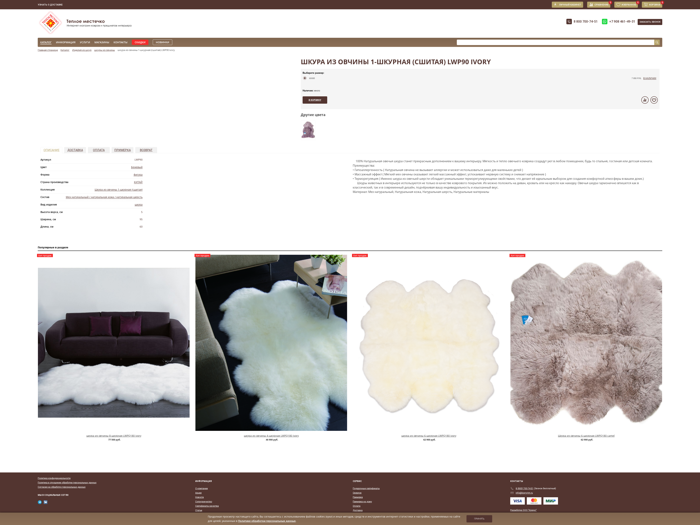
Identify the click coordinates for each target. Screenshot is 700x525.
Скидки (140, 42)
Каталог (46, 42)
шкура (139, 204)
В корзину (315, 100)
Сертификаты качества (207, 506)
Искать (657, 42)
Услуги (85, 42)
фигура (138, 174)
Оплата (99, 150)
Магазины (101, 42)
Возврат (146, 150)
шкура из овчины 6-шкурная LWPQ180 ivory (428, 435)
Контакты (120, 42)
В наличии (649, 78)
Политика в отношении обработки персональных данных (67, 482)
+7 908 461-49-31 (622, 21)
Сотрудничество (203, 501)
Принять (479, 519)
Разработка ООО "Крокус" (523, 510)
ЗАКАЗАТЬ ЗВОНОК (649, 22)
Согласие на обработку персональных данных (61, 487)
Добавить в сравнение (645, 100)
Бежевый (137, 167)
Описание (51, 150)
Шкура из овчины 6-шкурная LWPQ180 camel (586, 435)
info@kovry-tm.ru (524, 493)
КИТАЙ (138, 182)
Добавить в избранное (654, 100)
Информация (65, 42)
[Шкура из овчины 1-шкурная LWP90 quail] (308, 138)
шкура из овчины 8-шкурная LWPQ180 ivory (113, 435)
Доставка (75, 150)
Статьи (198, 510)
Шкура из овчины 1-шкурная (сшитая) (119, 189)
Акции (198, 493)
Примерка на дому (362, 501)
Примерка (122, 150)
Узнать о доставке (50, 4)
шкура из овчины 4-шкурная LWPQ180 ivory (271, 435)
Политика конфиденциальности (54, 478)
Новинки (162, 42)
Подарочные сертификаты (366, 488)
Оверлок (357, 493)
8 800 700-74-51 (586, 21)
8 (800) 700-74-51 (524, 488)
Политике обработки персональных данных (267, 521)
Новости (199, 497)
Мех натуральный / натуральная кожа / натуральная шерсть (104, 197)
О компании (201, 488)
